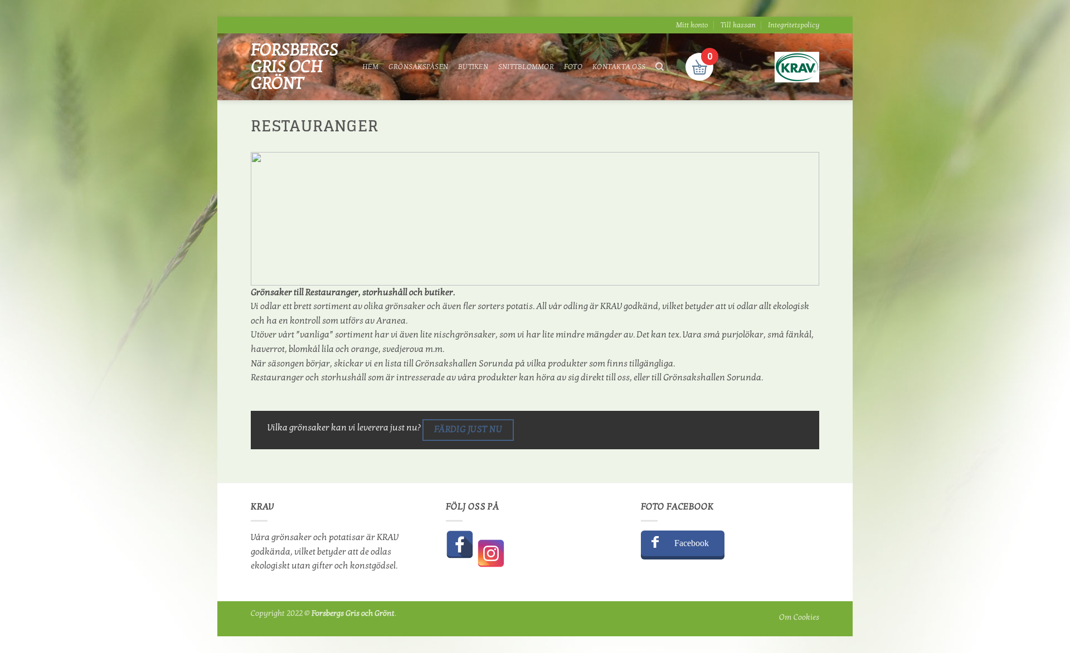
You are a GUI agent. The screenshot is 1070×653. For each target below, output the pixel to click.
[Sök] (659, 66)
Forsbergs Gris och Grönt (294, 67)
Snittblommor (526, 66)
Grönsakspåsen (418, 66)
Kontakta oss (618, 66)
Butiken (473, 66)
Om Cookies (799, 617)
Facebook (691, 543)
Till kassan (738, 25)
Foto (573, 66)
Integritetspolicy (793, 25)
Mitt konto (692, 25)
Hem (370, 66)
